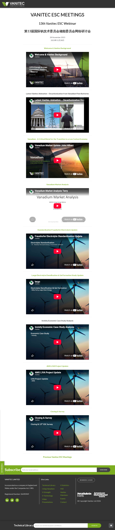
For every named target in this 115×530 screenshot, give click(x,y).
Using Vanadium (48, 489)
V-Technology (47, 496)
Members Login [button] (86, 480)
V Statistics (64, 485)
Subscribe (12, 470)
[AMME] (85, 494)
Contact (63, 502)
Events (62, 498)
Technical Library (48, 485)
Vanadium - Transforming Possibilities (14, 4)
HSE (62, 489)
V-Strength (46, 492)
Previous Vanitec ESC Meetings (57, 457)
